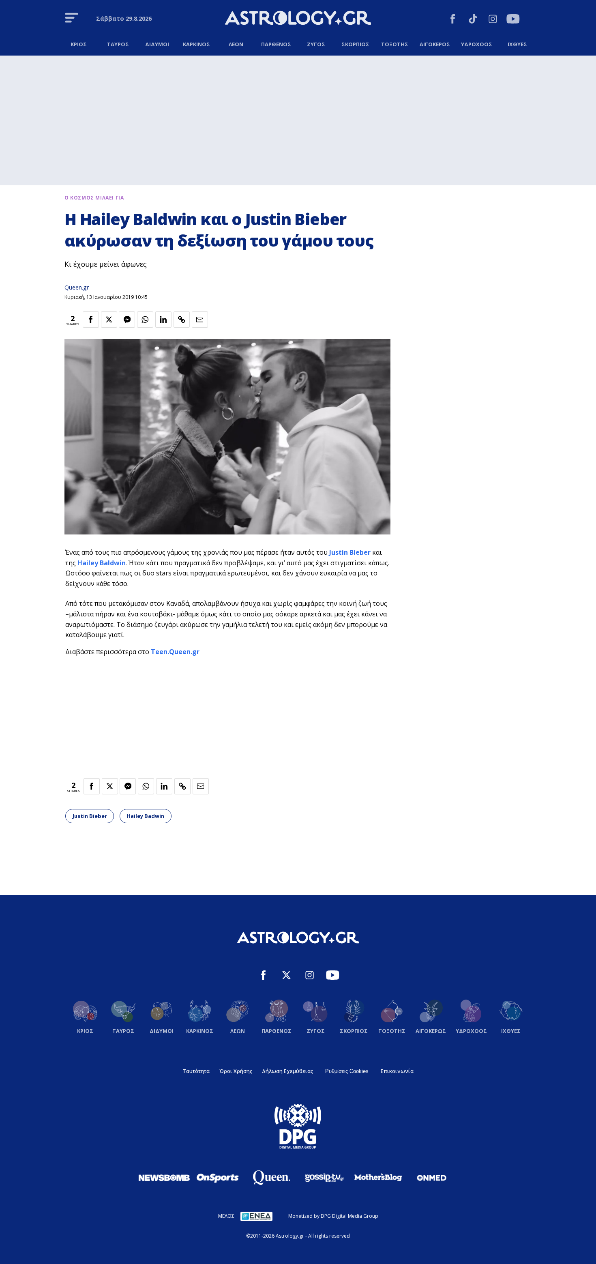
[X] (286, 976)
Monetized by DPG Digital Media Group (333, 1215)
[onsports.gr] (218, 1177)
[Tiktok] (473, 20)
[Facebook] (452, 20)
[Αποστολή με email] (200, 319)
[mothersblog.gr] (378, 1177)
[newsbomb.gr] (164, 1177)
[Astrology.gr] (298, 19)
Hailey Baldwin (101, 562)
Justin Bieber (350, 552)
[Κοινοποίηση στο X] (109, 319)
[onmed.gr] (432, 1177)
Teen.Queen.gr (175, 651)
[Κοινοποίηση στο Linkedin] (163, 319)
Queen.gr (76, 287)
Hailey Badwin (145, 816)
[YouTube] (513, 20)
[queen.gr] (271, 1177)
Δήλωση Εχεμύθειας (287, 1071)
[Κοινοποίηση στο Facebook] (91, 319)
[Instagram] (493, 20)
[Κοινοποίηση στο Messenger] (127, 319)
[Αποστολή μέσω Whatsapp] (145, 319)
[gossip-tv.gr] (325, 1177)
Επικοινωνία (397, 1071)
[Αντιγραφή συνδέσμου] (182, 319)
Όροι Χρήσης (235, 1071)
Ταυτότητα (196, 1071)
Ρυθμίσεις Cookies (347, 1071)
